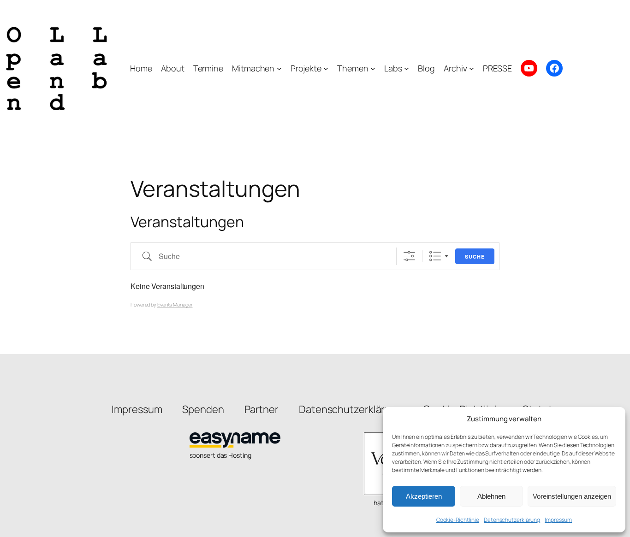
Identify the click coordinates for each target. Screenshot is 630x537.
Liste (435, 256)
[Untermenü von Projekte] (325, 68)
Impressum (558, 520)
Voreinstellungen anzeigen (572, 496)
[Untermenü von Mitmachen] (279, 68)
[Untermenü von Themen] (372, 68)
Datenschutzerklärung (512, 520)
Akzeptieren (424, 496)
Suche (475, 256)
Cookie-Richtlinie (457, 520)
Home (141, 68)
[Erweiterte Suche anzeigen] (409, 256)
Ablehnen (491, 496)
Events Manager (175, 304)
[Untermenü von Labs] (406, 68)
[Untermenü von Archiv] (471, 68)
